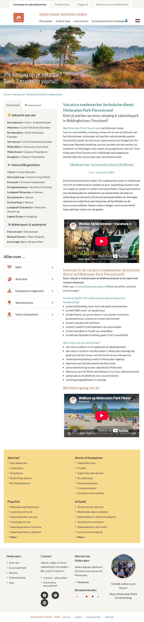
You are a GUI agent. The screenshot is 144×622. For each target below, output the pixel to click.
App (11, 582)
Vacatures (83, 582)
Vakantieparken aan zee (23, 516)
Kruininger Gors (25, 241)
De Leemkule (20, 197)
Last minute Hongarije (90, 532)
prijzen (78, 617)
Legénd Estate (22, 216)
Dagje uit (83, 4)
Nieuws (13, 572)
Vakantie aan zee (23, 115)
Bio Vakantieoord (20, 483)
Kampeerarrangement (29, 290)
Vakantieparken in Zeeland (25, 532)
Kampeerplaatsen (87, 483)
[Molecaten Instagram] (55, 595)
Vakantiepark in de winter (92, 526)
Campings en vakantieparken (29, 4)
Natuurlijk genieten (25, 165)
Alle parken (45, 21)
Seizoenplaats (24, 302)
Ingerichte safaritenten (90, 473)
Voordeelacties (18, 463)
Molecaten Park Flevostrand (83, 128)
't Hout (21, 172)
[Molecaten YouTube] (44, 602)
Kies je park (13, 105)
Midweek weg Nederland (24, 506)
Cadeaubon (16, 468)
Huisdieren (16, 473)
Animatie (21, 279)
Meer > (14, 537)
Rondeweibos (25, 134)
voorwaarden (93, 617)
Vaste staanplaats (26, 314)
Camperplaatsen (86, 488)
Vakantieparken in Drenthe (25, 526)
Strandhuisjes (85, 478)
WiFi (18, 267)
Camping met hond (21, 511)
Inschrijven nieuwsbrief (50, 584)
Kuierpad (26, 182)
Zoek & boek (63, 21)
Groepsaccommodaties (90, 493)
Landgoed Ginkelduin (26, 209)
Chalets (81, 468)
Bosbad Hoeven (25, 236)
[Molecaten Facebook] (44, 595)
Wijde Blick (27, 146)
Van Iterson (29, 141)
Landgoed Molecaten (25, 192)
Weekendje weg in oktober (92, 511)
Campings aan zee (20, 521)
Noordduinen (29, 122)
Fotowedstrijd (17, 577)
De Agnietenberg (29, 187)
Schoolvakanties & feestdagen (109, 21)
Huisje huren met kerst (90, 521)
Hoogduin (26, 156)
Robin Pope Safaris (21, 478)
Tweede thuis (62, 4)
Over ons (14, 562)
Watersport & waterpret (28, 224)
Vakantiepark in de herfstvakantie (96, 516)
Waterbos (28, 127)
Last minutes (81, 21)
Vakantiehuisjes (86, 463)
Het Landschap (28, 177)
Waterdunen (27, 151)
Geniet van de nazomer (90, 506)
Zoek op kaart (34, 105)
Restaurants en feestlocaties (112, 4)
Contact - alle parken (55, 577)
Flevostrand (22, 231)
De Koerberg (20, 202)
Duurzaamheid (17, 567)
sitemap (109, 617)
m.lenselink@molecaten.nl (90, 286)
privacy (66, 617)
